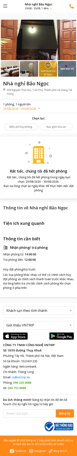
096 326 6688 (22, 383)
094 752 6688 (17, 388)
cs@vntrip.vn (21, 377)
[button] (38, 6)
